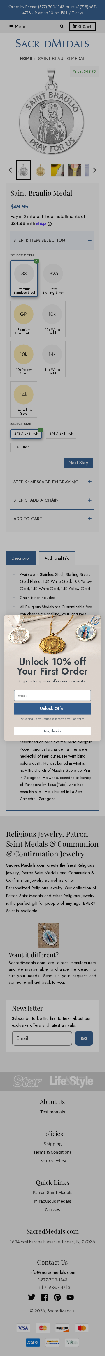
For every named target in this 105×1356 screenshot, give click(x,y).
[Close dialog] (95, 621)
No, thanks (52, 731)
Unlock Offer (52, 709)
